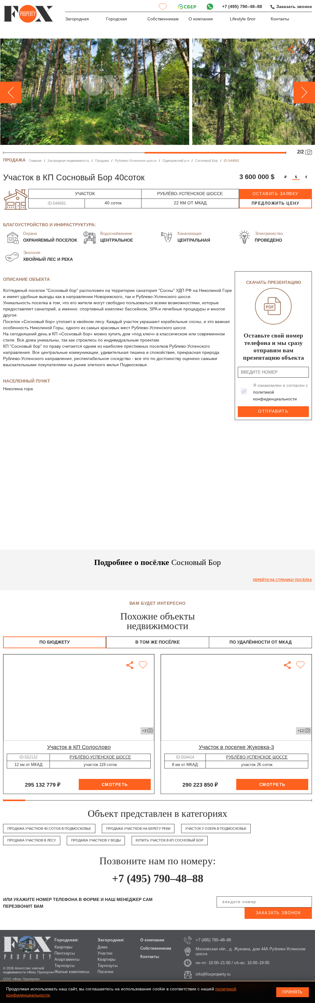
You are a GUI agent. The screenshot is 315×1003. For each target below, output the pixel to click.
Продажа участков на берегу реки (138, 828)
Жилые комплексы (71, 971)
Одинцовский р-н (175, 160)
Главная (35, 160)
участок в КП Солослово (79, 747)
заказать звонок (278, 913)
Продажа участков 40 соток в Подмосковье (49, 828)
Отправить (273, 411)
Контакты (280, 19)
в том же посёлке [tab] (157, 642)
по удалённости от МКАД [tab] (260, 642)
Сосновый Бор (206, 160)
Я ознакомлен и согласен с (280, 392)
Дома (102, 947)
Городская (116, 19)
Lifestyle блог (243, 19)
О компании (201, 19)
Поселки (105, 971)
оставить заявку (275, 193)
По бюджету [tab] (54, 642)
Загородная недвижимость (68, 160)
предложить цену (276, 203)
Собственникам (163, 19)
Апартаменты (66, 959)
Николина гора (18, 389)
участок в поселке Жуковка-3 (236, 747)
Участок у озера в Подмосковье (215, 828)
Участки (105, 953)
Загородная (77, 19)
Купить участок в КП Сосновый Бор (169, 840)
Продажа (102, 160)
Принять (292, 992)
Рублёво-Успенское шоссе (100, 757)
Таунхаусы (64, 965)
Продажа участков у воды (96, 840)
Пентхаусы (64, 953)
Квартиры (63, 947)
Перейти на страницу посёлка (282, 580)
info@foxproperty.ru (213, 974)
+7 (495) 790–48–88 (242, 6)
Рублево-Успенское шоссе (136, 160)
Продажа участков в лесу (31, 840)
